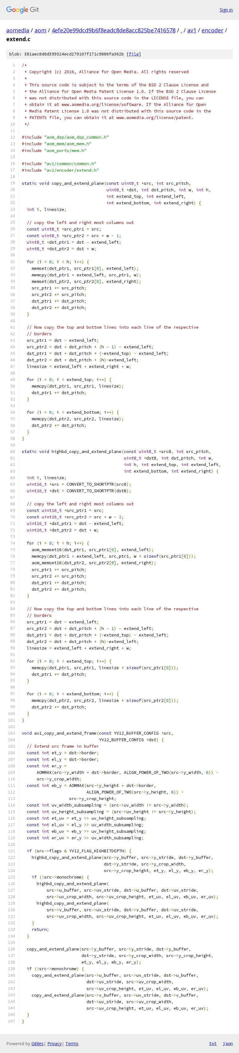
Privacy (54, 1043)
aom (40, 30)
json (228, 1043)
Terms (71, 1043)
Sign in (226, 10)
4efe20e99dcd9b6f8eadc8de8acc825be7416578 (114, 30)
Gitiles (37, 1043)
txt (213, 1043)
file (134, 54)
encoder (212, 30)
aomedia (17, 30)
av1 (191, 30)
